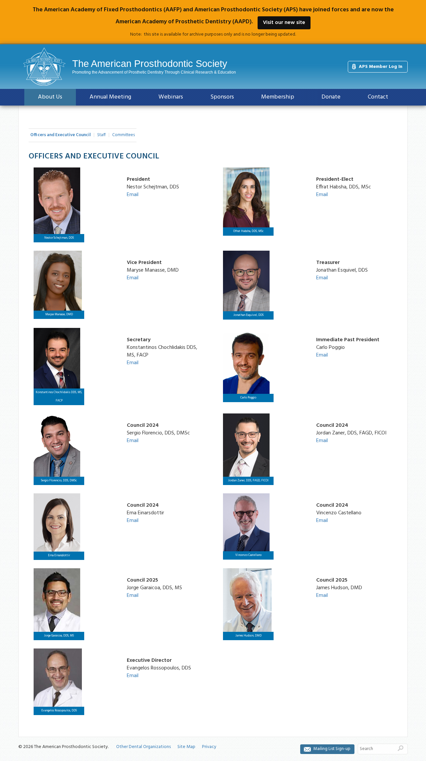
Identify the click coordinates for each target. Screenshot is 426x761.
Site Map (186, 747)
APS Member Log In (380, 67)
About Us (50, 97)
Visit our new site (284, 22)
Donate (330, 97)
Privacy (209, 747)
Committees (123, 134)
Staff (101, 134)
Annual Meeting (110, 97)
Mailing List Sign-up (332, 748)
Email (132, 194)
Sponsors (222, 97)
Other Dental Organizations (143, 747)
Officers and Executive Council (60, 134)
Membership (277, 97)
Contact (378, 97)
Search (400, 748)
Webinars (170, 97)
